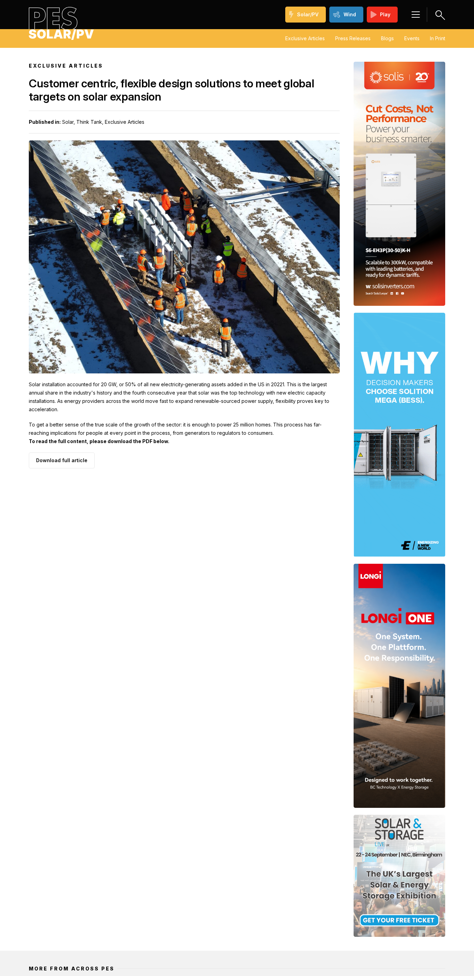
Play (385, 14)
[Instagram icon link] (106, 895)
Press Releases (353, 38)
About (255, 938)
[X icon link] (117, 895)
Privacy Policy (334, 938)
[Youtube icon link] (95, 894)
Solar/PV (308, 14)
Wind (350, 14)
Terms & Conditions (383, 938)
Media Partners (290, 938)
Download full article (61, 460)
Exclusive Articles (305, 38)
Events (412, 38)
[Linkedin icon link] (83, 895)
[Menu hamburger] (416, 14)
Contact (424, 938)
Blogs (387, 38)
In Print (437, 38)
